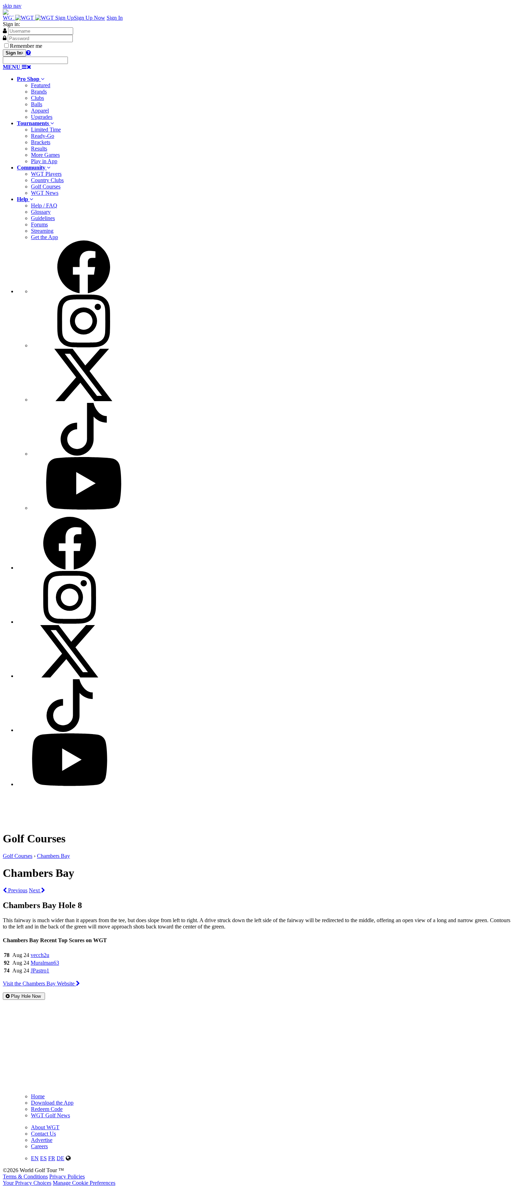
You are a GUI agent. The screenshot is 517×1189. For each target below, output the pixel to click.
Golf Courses (45, 186)
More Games (45, 155)
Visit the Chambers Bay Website (39, 983)
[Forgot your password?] (28, 52)
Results (39, 149)
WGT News (44, 193)
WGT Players (46, 174)
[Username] (5, 30)
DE (60, 1158)
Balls (36, 104)
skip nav (12, 6)
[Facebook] (83, 291)
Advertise (41, 1140)
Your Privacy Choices (27, 1183)
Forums (39, 224)
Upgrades (41, 117)
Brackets (40, 142)
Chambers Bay (53, 856)
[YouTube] (83, 508)
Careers (39, 1146)
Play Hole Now (25, 996)
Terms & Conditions (25, 1177)
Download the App (52, 1103)
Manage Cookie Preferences (84, 1183)
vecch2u (40, 955)
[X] (83, 400)
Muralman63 (45, 963)
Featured (40, 85)
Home (38, 1096)
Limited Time (46, 130)
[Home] (29, 18)
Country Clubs (47, 180)
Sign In (115, 18)
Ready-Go (42, 136)
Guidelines (43, 218)
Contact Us (43, 1134)
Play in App (44, 161)
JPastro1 (40, 970)
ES (43, 1158)
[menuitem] (265, 98)
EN (35, 1158)
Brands (39, 92)
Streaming (42, 231)
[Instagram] (83, 345)
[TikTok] (83, 454)
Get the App (44, 237)
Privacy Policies (67, 1177)
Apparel (40, 111)
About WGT (45, 1127)
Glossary (41, 212)
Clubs (37, 98)
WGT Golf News (50, 1115)
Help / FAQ (44, 205)
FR (51, 1158)
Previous (17, 890)
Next (35, 890)
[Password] (4, 38)
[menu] (265, 375)
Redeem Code (47, 1109)
